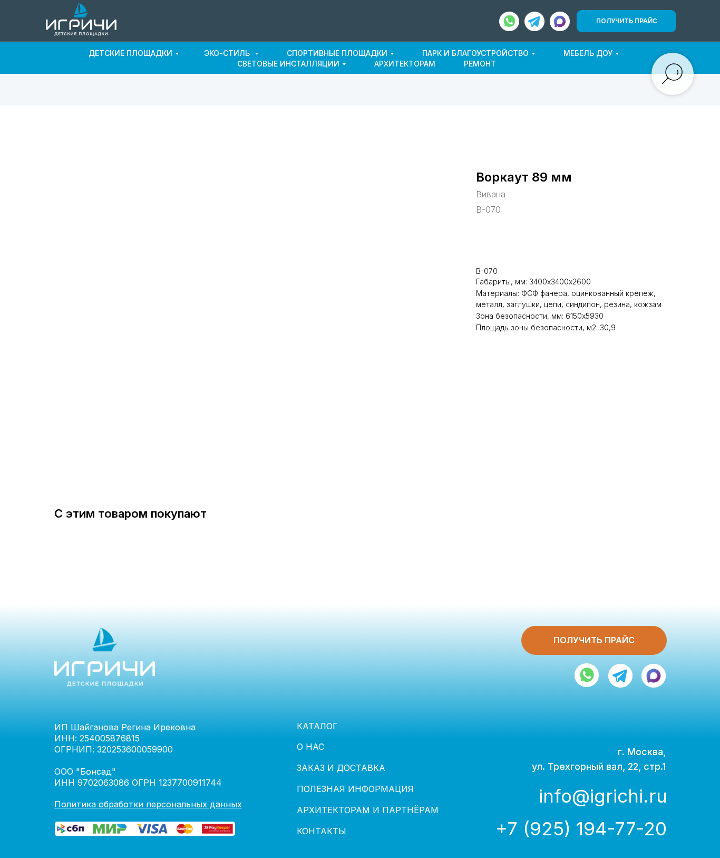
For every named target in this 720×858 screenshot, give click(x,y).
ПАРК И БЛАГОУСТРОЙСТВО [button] (475, 53)
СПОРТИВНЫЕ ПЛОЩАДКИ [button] (337, 53)
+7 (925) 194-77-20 (581, 828)
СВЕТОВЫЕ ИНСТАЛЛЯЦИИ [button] (288, 63)
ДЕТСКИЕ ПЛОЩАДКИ (130, 53)
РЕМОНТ (480, 63)
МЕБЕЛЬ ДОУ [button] (587, 53)
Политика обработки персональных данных (148, 804)
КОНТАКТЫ (321, 831)
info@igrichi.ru (603, 796)
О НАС (310, 746)
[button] (626, 21)
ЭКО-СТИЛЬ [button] (228, 53)
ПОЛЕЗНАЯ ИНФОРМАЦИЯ (355, 789)
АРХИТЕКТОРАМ (404, 63)
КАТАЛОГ (317, 726)
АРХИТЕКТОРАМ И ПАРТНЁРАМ (368, 810)
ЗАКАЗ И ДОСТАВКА (341, 767)
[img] (560, 21)
